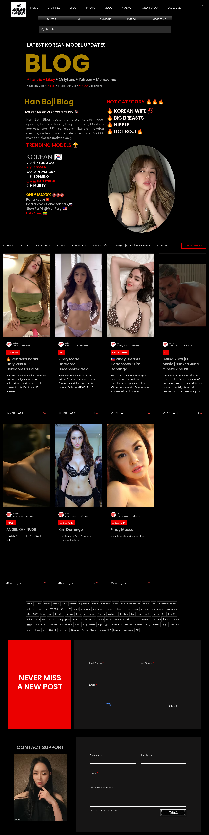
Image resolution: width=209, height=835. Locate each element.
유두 (136, 619)
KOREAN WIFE (130, 110)
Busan (77, 624)
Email (92, 684)
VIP (137, 629)
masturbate (133, 608)
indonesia (128, 629)
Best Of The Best (115, 619)
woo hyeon (89, 614)
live (133, 614)
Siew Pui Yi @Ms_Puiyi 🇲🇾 (46, 208)
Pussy (38, 629)
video (56, 603)
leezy (78, 614)
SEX (62, 352)
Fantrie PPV (105, 629)
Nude (176, 619)
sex (45, 608)
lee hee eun (66, 624)
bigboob (105, 603)
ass (44, 629)
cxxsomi (145, 619)
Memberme (106, 79)
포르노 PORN (66, 522)
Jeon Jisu (174, 624)
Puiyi (148, 624)
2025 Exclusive (88, 619)
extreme (31, 608)
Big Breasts (89, 624)
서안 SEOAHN (36, 167)
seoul (76, 608)
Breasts (128, 624)
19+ (153, 603)
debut (111, 608)
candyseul (172, 608)
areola (75, 619)
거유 (129, 619)
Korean (61, 245)
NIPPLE (121, 124)
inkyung (145, 608)
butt (42, 614)
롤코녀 (52, 629)
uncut (156, 614)
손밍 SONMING (37, 176)
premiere (86, 608)
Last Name (146, 663)
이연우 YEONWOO (40, 162)
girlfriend (113, 614)
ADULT (11, 522)
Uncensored (158, 608)
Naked (51, 619)
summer (139, 624)
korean (166, 619)
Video (29, 619)
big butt (124, 614)
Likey (50, 79)
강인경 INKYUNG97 (40, 172)
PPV (69, 608)
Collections (95, 85)
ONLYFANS (13, 352)
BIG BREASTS (129, 117)
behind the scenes (130, 603)
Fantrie (36, 79)
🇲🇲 (44, 213)
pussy (115, 603)
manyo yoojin (143, 614)
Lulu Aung (34, 213)
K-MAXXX (117, 624)
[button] (127, 6)
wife (29, 614)
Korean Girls (36, 85)
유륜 (164, 624)
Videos (51, 85)
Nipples (75, 629)
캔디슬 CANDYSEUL (40, 181)
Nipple (116, 629)
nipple (95, 603)
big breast (84, 603)
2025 (37, 619)
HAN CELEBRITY (119, 352)
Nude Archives (67, 85)
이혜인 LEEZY (36, 185)
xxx (39, 608)
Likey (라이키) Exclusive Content (132, 245)
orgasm (70, 614)
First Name (95, 663)
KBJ (163, 614)
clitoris (156, 624)
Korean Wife (100, 245)
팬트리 (30, 624)
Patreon (85, 79)
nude (64, 603)
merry (29, 629)
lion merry (63, 629)
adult (29, 603)
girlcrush (40, 624)
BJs (44, 619)
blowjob (59, 614)
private (47, 603)
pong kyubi (64, 619)
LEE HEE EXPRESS (167, 603)
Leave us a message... (102, 787)
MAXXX (83, 85)
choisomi (156, 619)
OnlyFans (67, 79)
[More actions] (46, 344)
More (160, 245)
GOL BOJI (125, 131)
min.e (101, 619)
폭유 (99, 624)
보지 (107, 624)
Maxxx (37, 603)
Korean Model (89, 629)
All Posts (8, 245)
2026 (35, 614)
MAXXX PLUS (43, 245)
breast (72, 603)
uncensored (99, 608)
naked (146, 603)
